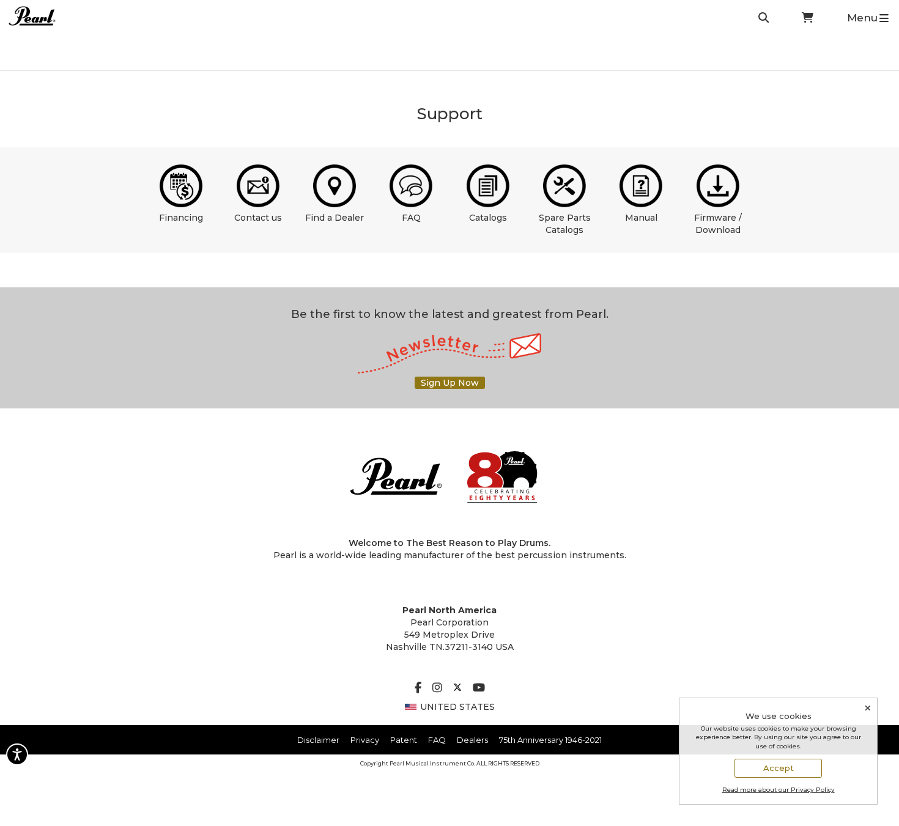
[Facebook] (418, 688)
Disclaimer (318, 740)
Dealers (472, 740)
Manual (641, 217)
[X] (457, 688)
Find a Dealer (334, 217)
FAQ (411, 217)
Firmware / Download (718, 223)
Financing (181, 217)
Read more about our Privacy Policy (778, 790)
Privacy (364, 740)
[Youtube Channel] (479, 688)
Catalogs (488, 217)
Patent (403, 740)
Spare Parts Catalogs (565, 223)
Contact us (258, 217)
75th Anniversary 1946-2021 (550, 740)
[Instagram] (437, 688)
